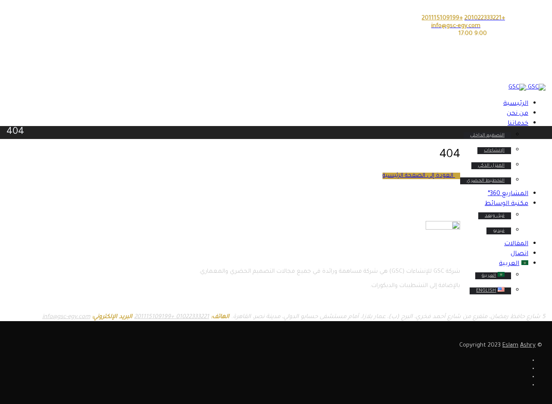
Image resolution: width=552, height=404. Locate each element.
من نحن (517, 113)
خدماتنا (518, 123)
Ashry (528, 345)
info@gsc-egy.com (66, 317)
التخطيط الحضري (486, 180)
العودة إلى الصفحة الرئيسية (419, 176)
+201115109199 (154, 317)
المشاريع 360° (508, 194)
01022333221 (191, 317)
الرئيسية (515, 104)
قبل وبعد (495, 215)
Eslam (510, 345)
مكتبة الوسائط (506, 204)
